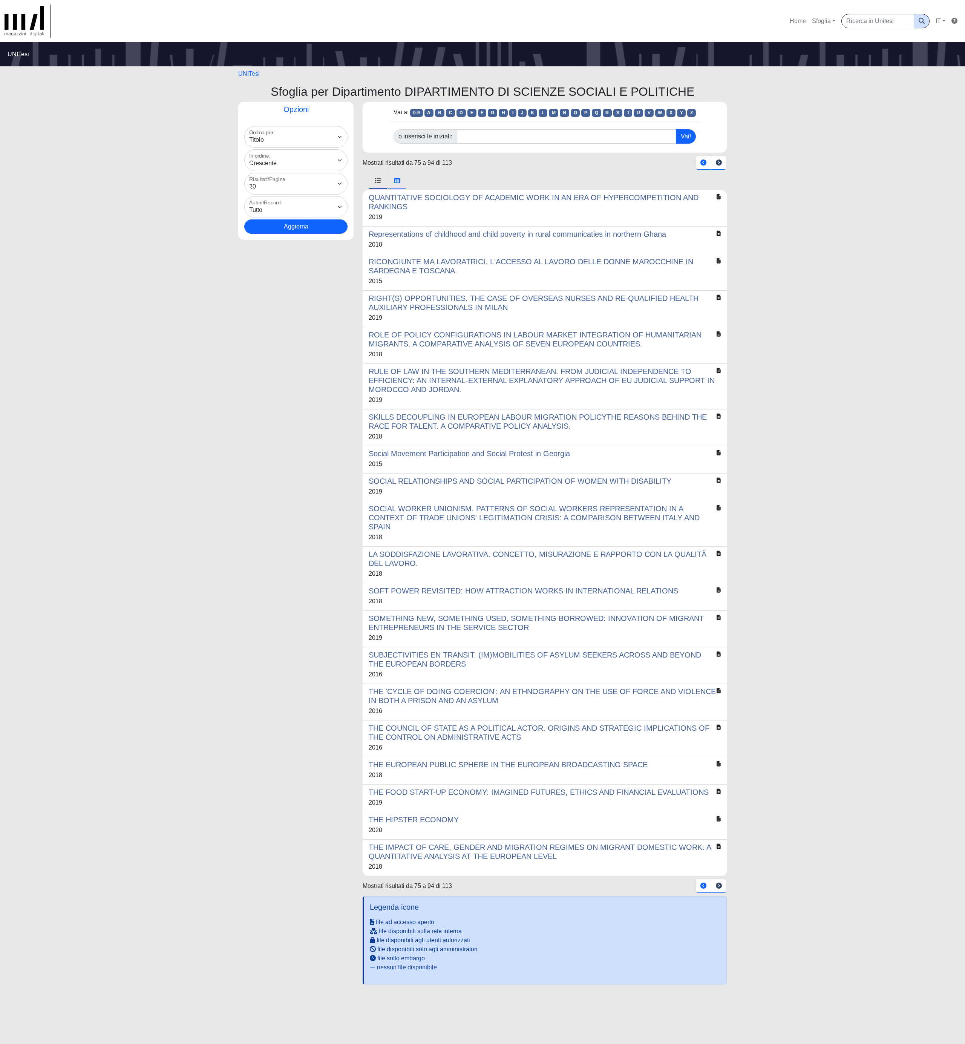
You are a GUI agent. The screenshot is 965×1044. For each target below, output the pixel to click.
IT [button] (938, 21)
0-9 (416, 112)
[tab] (378, 181)
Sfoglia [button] (821, 21)
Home (798, 21)
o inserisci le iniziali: (425, 136)
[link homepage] (28, 21)
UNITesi (249, 74)
